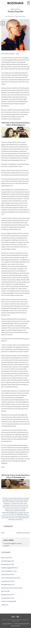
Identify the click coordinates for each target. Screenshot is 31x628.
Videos (3, 604)
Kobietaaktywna (9, 510)
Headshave (8, 509)
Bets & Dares (5, 557)
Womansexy (19, 519)
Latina (24, 512)
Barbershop (16, 500)
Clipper (21, 501)
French (19, 505)
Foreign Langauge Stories (8, 567)
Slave (3, 517)
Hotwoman (16, 509)
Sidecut (27, 516)
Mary (2, 532)
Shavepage (18, 516)
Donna (25, 503)
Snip (10, 517)
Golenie (16, 507)
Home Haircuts (5, 574)
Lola (4, 514)
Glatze (4, 507)
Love (7, 514)
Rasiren (3, 516)
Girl (27, 505)
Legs (28, 512)
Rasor (7, 516)
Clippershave (7, 503)
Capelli (17, 501)
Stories (13, 517)
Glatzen (8, 507)
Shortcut (23, 516)
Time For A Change (6, 601)
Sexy (10, 516)
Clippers (26, 501)
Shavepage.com (19, 125)
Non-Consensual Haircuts (9, 578)
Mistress (14, 514)
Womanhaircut (12, 519)
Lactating (20, 512)
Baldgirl (7, 500)
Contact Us (15, 621)
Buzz (4, 501)
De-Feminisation (6, 561)
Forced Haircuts (6, 564)
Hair (20, 507)
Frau (16, 505)
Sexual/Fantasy (5, 594)
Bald (4, 500)
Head (26, 507)
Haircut (23, 507)
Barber (11, 500)
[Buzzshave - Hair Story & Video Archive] (15, 3)
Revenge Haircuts (15, 9)
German (23, 505)
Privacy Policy (11, 619)
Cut (12, 503)
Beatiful (21, 500)
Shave (13, 516)
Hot (12, 509)
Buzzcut (8, 501)
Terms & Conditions (22, 619)
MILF (10, 514)
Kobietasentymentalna (19, 510)
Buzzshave (22, 16)
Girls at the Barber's (7, 571)
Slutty (6, 517)
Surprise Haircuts (6, 598)
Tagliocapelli (21, 517)
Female (12, 505)
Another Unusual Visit (23, 532)
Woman (27, 517)
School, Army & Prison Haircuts (10, 588)
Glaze (12, 507)
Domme (21, 503)
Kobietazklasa (13, 512)
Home (4, 619)
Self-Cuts (4, 591)
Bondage (26, 500)
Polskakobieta (19, 514)
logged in (13, 543)
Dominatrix (16, 503)
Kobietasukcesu (6, 512)
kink (20, 509)
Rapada (26, 514)
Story (16, 517)
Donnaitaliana (6, 505)
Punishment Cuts (6, 581)
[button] (2, 3)
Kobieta (24, 509)
